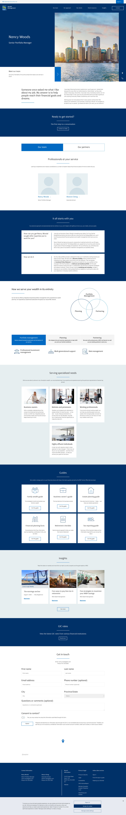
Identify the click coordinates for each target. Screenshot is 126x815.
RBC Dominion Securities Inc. (9, 1)
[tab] (29, 340)
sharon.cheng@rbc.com (48, 778)
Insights (104, 8)
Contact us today (63, 128)
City (23, 692)
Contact (118, 8)
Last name (69, 669)
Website (66, 784)
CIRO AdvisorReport (83, 783)
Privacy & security (83, 774)
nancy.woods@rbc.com (27, 778)
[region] (63, 743)
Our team (55, 8)
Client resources (92, 8)
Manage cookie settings (87, 811)
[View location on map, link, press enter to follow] (63, 743)
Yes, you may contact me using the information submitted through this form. (46, 717)
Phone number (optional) (75, 681)
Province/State (71, 692)
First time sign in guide (98, 777)
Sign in (94, 774)
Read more (27, 598)
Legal (79, 777)
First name (26, 669)
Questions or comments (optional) (37, 701)
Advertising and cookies (82, 793)
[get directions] (63, 741)
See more (63, 609)
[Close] (123, 801)
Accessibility (81, 780)
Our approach (67, 8)
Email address (27, 681)
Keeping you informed (98, 780)
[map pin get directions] (63, 741)
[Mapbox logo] (25, 754)
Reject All (87, 802)
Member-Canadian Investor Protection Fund (83, 788)
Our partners (84, 147)
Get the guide (35, 508)
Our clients (79, 8)
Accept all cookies (87, 806)
